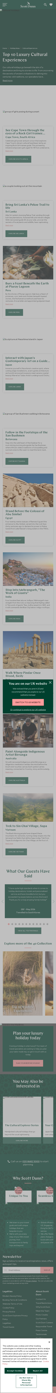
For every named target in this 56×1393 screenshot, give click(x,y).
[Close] (49, 1342)
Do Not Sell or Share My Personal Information (26, 1381)
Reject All (38, 1371)
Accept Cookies (15, 1371)
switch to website (28, 702)
